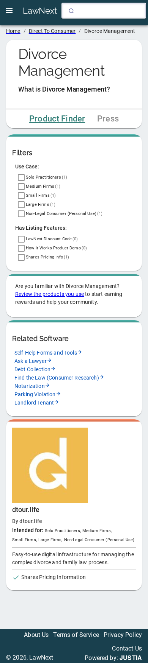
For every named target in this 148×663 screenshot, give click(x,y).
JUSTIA (131, 657)
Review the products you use (49, 294)
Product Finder (57, 118)
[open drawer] (9, 10)
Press (108, 118)
